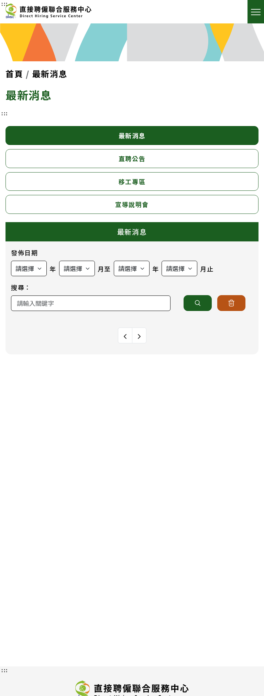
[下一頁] (139, 335)
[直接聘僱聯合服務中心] (48, 12)
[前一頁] (125, 335)
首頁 (14, 73)
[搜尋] (198, 303)
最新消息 (49, 73)
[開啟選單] (256, 11)
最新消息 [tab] (132, 135)
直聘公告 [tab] (132, 158)
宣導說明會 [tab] (132, 204)
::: (4, 113)
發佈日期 (24, 252)
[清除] (231, 303)
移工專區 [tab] (132, 181)
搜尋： (21, 287)
